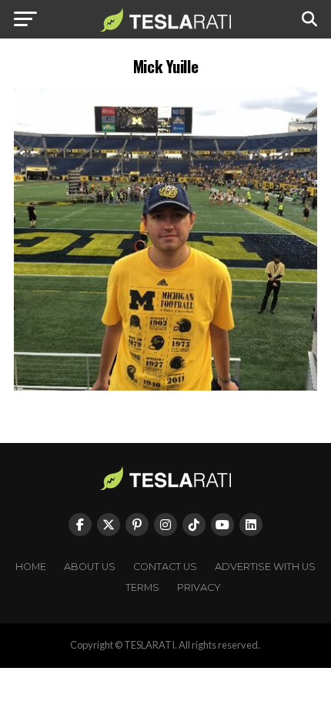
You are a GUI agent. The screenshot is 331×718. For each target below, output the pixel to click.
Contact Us (165, 566)
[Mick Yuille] (165, 386)
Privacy (199, 587)
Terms (142, 587)
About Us (89, 566)
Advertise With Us (265, 566)
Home (30, 566)
